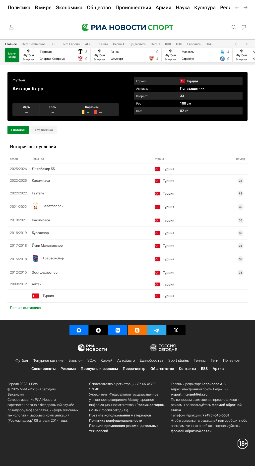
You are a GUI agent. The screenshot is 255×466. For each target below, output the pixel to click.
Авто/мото (126, 360)
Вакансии (15, 394)
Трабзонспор (53, 258)
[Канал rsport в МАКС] (78, 330)
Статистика (44, 130)
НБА (209, 44)
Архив (218, 368)
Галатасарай (53, 206)
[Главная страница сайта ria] (110, 27)
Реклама (68, 368)
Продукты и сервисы (99, 368)
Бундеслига (137, 44)
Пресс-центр (134, 368)
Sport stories (178, 360)
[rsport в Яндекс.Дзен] (98, 330)
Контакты (187, 368)
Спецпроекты (43, 368)
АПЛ (88, 44)
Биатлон (75, 360)
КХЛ (168, 44)
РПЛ (54, 44)
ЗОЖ (91, 360)
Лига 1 (155, 44)
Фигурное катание (48, 360)
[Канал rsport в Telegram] (156, 330)
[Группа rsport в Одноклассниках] (137, 330)
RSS (204, 368)
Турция (48, 296)
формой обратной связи (191, 431)
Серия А (119, 44)
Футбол (18, 80)
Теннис (200, 360)
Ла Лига (102, 44)
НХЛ (179, 44)
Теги (214, 360)
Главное (11, 44)
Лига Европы (71, 44)
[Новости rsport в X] (176, 330)
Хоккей (106, 360)
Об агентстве (162, 368)
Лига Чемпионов (34, 44)
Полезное (231, 360)
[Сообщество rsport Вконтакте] (117, 330)
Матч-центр (12, 55)
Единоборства (151, 360)
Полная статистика (25, 308)
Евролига (194, 44)
